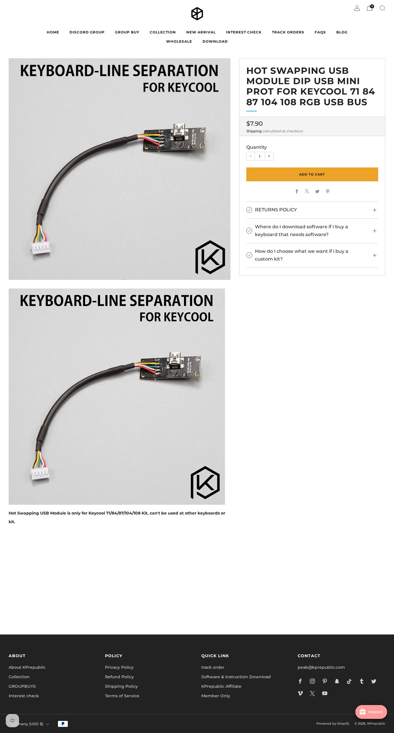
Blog (342, 32)
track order (212, 667)
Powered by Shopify (332, 723)
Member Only (215, 695)
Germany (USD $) (26, 724)
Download (215, 41)
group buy (127, 32)
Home (53, 32)
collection (163, 32)
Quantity (256, 147)
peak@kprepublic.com (321, 667)
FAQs (320, 32)
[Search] (382, 8)
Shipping (254, 131)
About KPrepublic (27, 667)
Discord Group (87, 32)
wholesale (179, 41)
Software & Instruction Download (236, 676)
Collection (19, 676)
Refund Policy (119, 676)
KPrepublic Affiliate (221, 686)
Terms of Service (122, 695)
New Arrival (201, 32)
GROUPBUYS (22, 686)
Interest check (244, 32)
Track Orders (288, 32)
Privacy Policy (119, 667)
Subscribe (266, 605)
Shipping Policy (121, 686)
